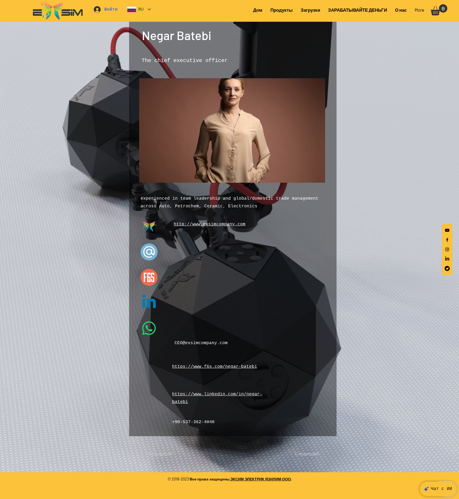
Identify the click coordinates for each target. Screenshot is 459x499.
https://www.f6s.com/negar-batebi (214, 366)
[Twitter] (447, 268)
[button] (310, 10)
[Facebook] (447, 239)
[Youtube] (447, 230)
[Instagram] (447, 249)
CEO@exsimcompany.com (201, 343)
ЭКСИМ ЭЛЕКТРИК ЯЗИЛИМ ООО (260, 479)
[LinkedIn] (447, 258)
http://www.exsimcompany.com (209, 224)
